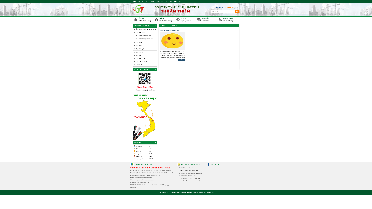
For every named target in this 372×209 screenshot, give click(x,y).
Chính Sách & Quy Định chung (187, 168)
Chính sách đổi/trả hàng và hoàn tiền (189, 178)
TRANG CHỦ (136, 1)
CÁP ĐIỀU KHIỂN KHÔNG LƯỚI (169, 31)
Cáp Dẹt (138, 55)
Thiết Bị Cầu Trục (141, 65)
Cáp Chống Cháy (141, 49)
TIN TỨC (152, 1)
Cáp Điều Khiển (140, 32)
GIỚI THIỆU (145, 1)
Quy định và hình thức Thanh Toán (188, 170)
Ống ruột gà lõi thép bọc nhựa (146, 29)
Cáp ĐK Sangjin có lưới (144, 35)
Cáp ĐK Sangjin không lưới (145, 38)
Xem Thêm (181, 60)
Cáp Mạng (139, 42)
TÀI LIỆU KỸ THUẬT (171, 1)
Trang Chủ (164, 26)
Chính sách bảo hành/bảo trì (187, 175)
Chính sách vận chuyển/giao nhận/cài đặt (190, 173)
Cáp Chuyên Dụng (141, 61)
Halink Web (210, 192)
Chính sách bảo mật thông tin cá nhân (189, 181)
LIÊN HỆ (181, 1)
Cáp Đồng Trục (140, 58)
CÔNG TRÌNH (160, 1)
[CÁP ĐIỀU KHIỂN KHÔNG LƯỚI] (172, 41)
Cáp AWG (139, 45)
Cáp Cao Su (139, 52)
